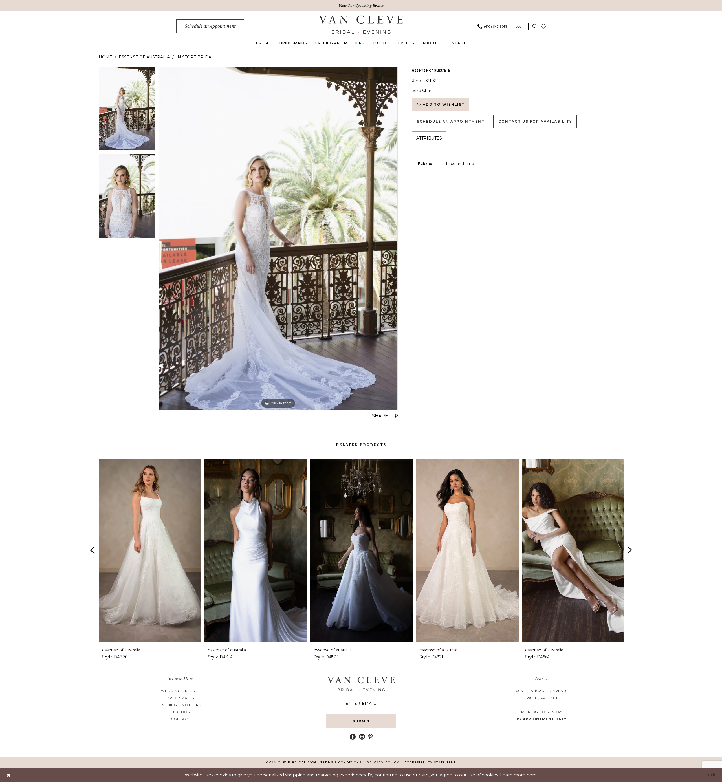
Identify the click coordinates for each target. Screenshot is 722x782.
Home (105, 57)
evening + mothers (180, 705)
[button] (520, 26)
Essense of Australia (144, 57)
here (532, 774)
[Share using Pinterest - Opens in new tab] (396, 416)
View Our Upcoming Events (361, 5)
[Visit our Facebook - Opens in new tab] (353, 737)
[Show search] (535, 26)
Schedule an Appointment (451, 121)
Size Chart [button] (423, 90)
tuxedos (180, 712)
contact (180, 719)
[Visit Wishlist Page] (543, 26)
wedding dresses (180, 691)
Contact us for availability (535, 121)
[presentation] (150, 550)
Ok (712, 774)
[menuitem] (210, 26)
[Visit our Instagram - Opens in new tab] (362, 737)
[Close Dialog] (8, 775)
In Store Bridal (195, 57)
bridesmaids (180, 698)
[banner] (361, 25)
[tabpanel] (127, 111)
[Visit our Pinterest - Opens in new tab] (370, 737)
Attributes (429, 138)
